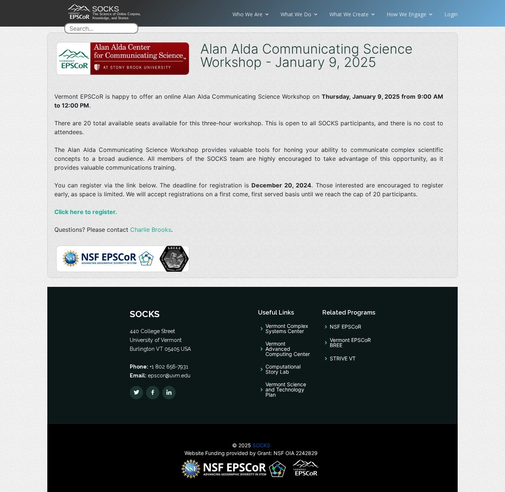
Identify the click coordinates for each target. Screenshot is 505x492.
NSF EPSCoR (345, 326)
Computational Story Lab (283, 369)
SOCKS (260, 445)
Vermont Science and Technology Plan (285, 389)
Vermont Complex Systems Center (286, 328)
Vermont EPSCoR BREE (350, 342)
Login (451, 14)
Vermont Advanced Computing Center (287, 349)
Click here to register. (85, 212)
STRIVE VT (343, 358)
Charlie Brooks (150, 229)
